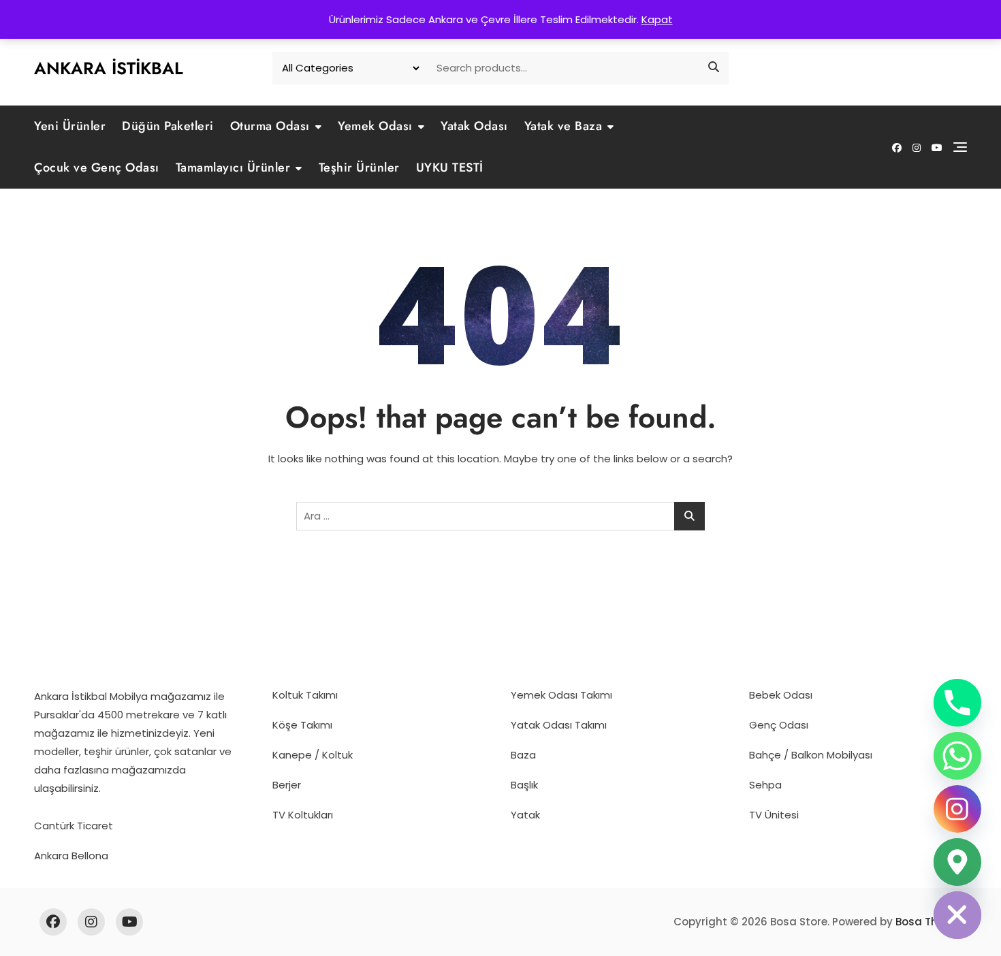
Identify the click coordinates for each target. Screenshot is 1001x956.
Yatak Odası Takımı (559, 725)
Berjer (286, 785)
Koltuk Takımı (305, 695)
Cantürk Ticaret (73, 825)
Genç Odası (778, 725)
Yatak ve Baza (563, 126)
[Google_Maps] (957, 862)
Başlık (524, 785)
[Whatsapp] (957, 756)
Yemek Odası (375, 126)
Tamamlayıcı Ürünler (233, 167)
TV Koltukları (302, 815)
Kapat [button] (657, 19)
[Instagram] (957, 809)
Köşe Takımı (302, 725)
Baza (523, 755)
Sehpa (765, 785)
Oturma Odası (270, 126)
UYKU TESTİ (449, 167)
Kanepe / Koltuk (312, 755)
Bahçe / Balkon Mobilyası (810, 755)
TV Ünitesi (774, 815)
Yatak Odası (474, 126)
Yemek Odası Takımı (561, 695)
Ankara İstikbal (108, 68)
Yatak (525, 815)
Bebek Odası (780, 695)
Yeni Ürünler (70, 126)
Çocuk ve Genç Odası (96, 167)
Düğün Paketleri (168, 126)
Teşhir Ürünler (359, 167)
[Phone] (957, 703)
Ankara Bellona (71, 855)
